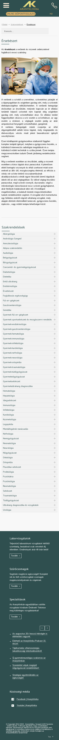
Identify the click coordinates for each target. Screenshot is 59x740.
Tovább (14, 555)
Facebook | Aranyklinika (27, 699)
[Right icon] (47, 628)
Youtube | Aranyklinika (27, 705)
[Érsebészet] (29, 76)
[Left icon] (42, 628)
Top (49, 737)
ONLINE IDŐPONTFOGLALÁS (21, 14)
